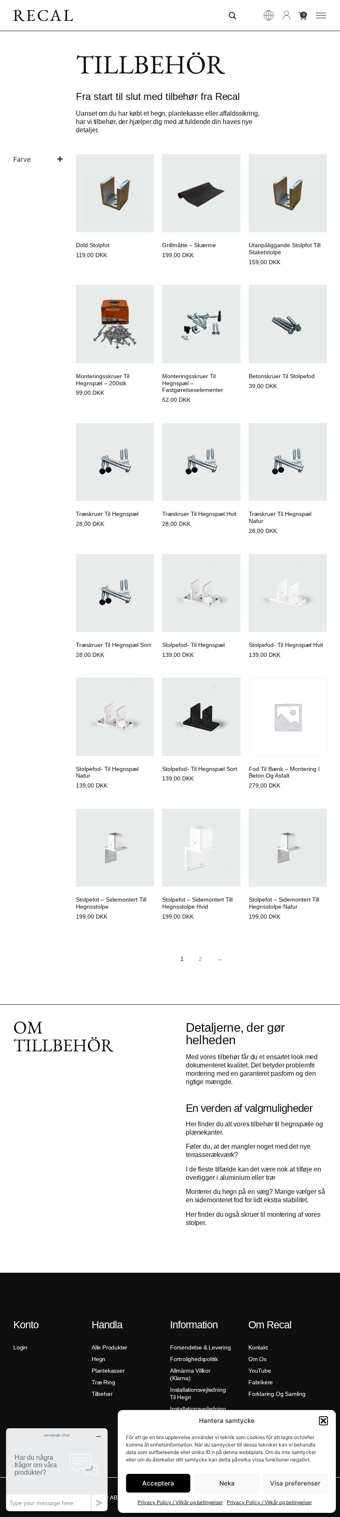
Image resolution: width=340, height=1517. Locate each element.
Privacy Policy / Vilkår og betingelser (180, 1502)
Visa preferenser (295, 1483)
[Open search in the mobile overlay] (232, 15)
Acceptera (158, 1483)
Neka (227, 1483)
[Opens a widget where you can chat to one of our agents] (57, 1469)
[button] (323, 1421)
